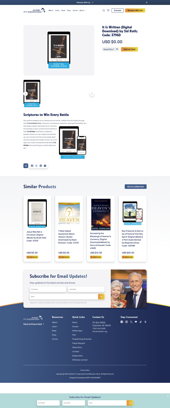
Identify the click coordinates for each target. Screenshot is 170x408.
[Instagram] (126, 322)
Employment (77, 355)
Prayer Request (78, 343)
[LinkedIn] (41, 166)
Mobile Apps (77, 330)
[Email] (45, 166)
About (81, 10)
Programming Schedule (81, 339)
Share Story (77, 347)
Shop (69, 10)
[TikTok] (141, 322)
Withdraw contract (80, 360)
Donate (117, 10)
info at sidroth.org (99, 331)
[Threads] (145, 322)
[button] (146, 2)
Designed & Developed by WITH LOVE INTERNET (85, 378)
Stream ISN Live (135, 10)
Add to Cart (129, 49)
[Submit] (101, 296)
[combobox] (110, 49)
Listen (57, 10)
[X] (36, 166)
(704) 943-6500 (99, 328)
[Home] (34, 10)
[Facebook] (32, 166)
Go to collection (135, 186)
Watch (51, 10)
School (75, 10)
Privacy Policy (85, 370)
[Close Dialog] (167, 395)
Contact (75, 351)
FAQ (74, 335)
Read (63, 10)
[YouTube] (136, 322)
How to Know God (32, 324)
